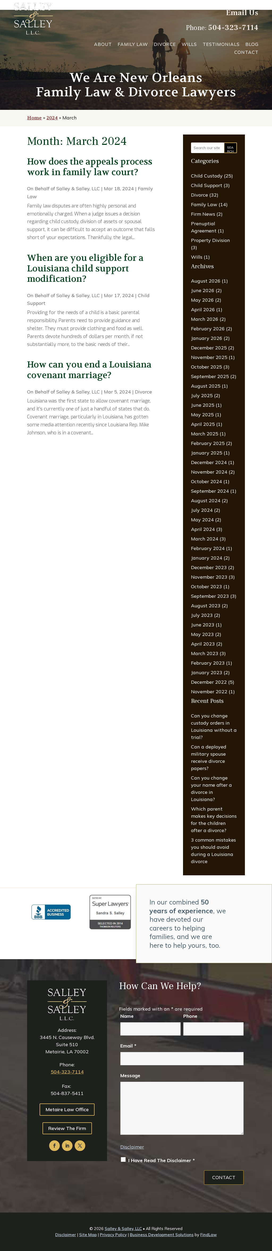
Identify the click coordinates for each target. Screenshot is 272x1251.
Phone (190, 1016)
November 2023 (209, 577)
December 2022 (209, 682)
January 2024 (206, 558)
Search (230, 149)
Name (127, 1016)
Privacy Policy (113, 1234)
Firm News (203, 214)
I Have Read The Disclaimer (161, 1160)
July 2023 (202, 615)
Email (128, 1046)
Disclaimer (132, 1147)
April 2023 (203, 644)
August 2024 (205, 500)
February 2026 (208, 329)
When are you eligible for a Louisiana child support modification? (85, 268)
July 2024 (202, 510)
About (103, 44)
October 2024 (206, 481)
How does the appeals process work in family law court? (89, 167)
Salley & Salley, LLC (78, 188)
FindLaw (208, 1234)
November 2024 (209, 472)
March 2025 (204, 434)
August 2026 (205, 281)
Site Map (88, 1234)
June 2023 (202, 625)
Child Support (206, 185)
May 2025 (202, 415)
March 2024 (204, 539)
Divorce (165, 44)
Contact (246, 52)
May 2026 (202, 300)
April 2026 (203, 309)
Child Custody (207, 176)
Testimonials (221, 44)
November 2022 (209, 692)
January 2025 (206, 453)
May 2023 (202, 634)
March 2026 (204, 319)
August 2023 (205, 606)
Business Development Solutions (162, 1234)
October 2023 (206, 586)
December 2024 (209, 462)
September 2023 (210, 596)
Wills (189, 44)
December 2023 (209, 567)
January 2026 (206, 338)
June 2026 (202, 290)
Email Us (242, 13)
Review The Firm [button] (67, 1128)
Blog (251, 44)
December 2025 (209, 348)
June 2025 (202, 405)
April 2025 (203, 424)
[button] (266, 1212)
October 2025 (206, 367)
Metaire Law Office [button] (67, 1109)
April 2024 (203, 529)
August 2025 (205, 386)
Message (130, 1075)
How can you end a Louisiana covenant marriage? (89, 370)
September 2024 (210, 491)
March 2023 (204, 653)
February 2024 (208, 548)
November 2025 (209, 357)
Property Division (210, 240)
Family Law (133, 44)
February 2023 (208, 663)
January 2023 (206, 672)
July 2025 (202, 395)
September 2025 (210, 376)
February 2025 (208, 443)
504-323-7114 (233, 27)
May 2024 (202, 520)
